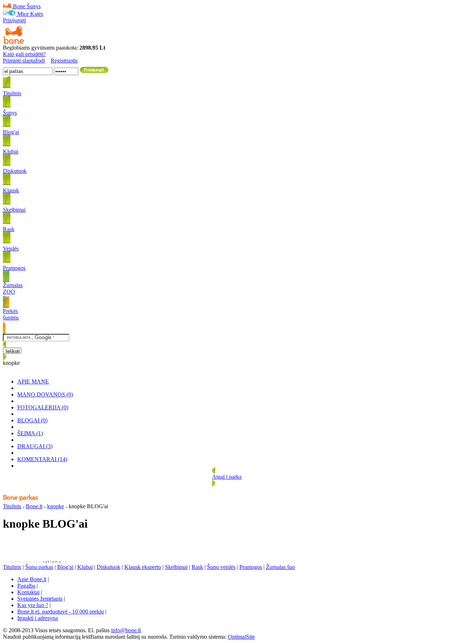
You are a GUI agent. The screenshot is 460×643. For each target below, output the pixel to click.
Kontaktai (28, 592)
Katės (36, 14)
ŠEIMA (30, 433)
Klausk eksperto (142, 567)
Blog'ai (65, 567)
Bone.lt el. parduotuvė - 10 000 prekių (60, 611)
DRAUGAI (34, 446)
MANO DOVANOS (45, 394)
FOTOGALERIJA (42, 407)
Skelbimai (176, 567)
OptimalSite (241, 637)
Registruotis (64, 61)
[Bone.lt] (13, 43)
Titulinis (12, 506)
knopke (55, 506)
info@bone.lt (126, 630)
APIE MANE (33, 381)
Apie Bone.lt (31, 579)
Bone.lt (34, 506)
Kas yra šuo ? (32, 605)
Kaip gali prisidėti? (24, 54)
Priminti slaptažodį (24, 61)
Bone (19, 6)
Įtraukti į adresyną (37, 618)
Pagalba (26, 586)
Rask (197, 567)
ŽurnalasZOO (13, 288)
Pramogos (250, 567)
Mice (23, 14)
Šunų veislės (221, 567)
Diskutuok (108, 567)
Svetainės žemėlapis (40, 599)
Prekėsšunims (11, 314)
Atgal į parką (227, 477)
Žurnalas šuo (280, 567)
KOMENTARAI (42, 459)
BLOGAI (32, 420)
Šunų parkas (39, 567)
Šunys (34, 6)
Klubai (85, 567)
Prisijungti (14, 20)
